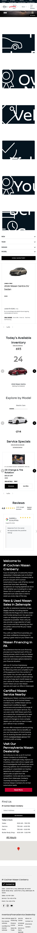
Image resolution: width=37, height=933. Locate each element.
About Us (28, 918)
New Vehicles (6, 918)
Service (21, 914)
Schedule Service (17, 447)
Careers (27, 927)
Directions (28, 924)
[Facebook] (4, 906)
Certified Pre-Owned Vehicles (6, 928)
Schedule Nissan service (18, 737)
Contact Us (9, 884)
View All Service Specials (17, 445)
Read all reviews (29, 508)
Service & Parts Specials (21, 930)
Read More (18, 790)
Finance (14, 914)
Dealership (30, 914)
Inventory (6, 914)
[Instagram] (8, 906)
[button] (18, 848)
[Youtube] (12, 906)
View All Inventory (18, 345)
